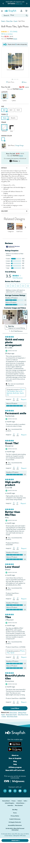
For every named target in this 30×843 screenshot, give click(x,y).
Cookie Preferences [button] (14, 819)
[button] (2, 11)
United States (20, 803)
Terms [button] (15, 813)
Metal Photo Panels (11, 714)
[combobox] (15, 15)
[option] (4, 97)
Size (2, 106)
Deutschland (6, 801)
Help (15, 764)
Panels (3, 21)
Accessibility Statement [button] (15, 825)
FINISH (3, 114)
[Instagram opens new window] (10, 790)
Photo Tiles (9, 21)
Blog (15, 761)
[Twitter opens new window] (25, 790)
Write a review (7, 34)
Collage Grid (11, 231)
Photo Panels (13, 712)
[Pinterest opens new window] (15, 790)
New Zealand (18, 805)
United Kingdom (9, 803)
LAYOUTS (4, 92)
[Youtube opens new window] (20, 790)
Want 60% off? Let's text (15, 770)
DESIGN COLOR (6, 136)
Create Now (15, 840)
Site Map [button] (14, 809)
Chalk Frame (19, 231)
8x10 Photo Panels (12, 716)
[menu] (23, 82)
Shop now (18, 3)
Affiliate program (15, 767)
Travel (15, 21)
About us (15, 755)
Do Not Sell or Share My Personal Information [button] (15, 829)
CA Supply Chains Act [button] (15, 822)
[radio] (3, 139)
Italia (25, 801)
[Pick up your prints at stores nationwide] (6, 781)
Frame (3, 122)
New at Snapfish (15, 758)
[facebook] (5, 790)
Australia (10, 805)
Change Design (19, 145)
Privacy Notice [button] (15, 816)
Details (15, 39)
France (14, 801)
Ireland (20, 801)
